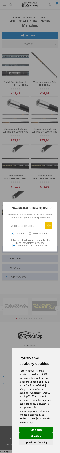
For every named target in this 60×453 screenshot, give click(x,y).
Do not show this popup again (32, 245)
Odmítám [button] (36, 436)
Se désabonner (41, 233)
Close (51, 206)
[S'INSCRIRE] (48, 225)
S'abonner (20, 233)
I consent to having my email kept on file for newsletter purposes (32, 241)
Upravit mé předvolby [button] (36, 442)
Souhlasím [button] (36, 429)
